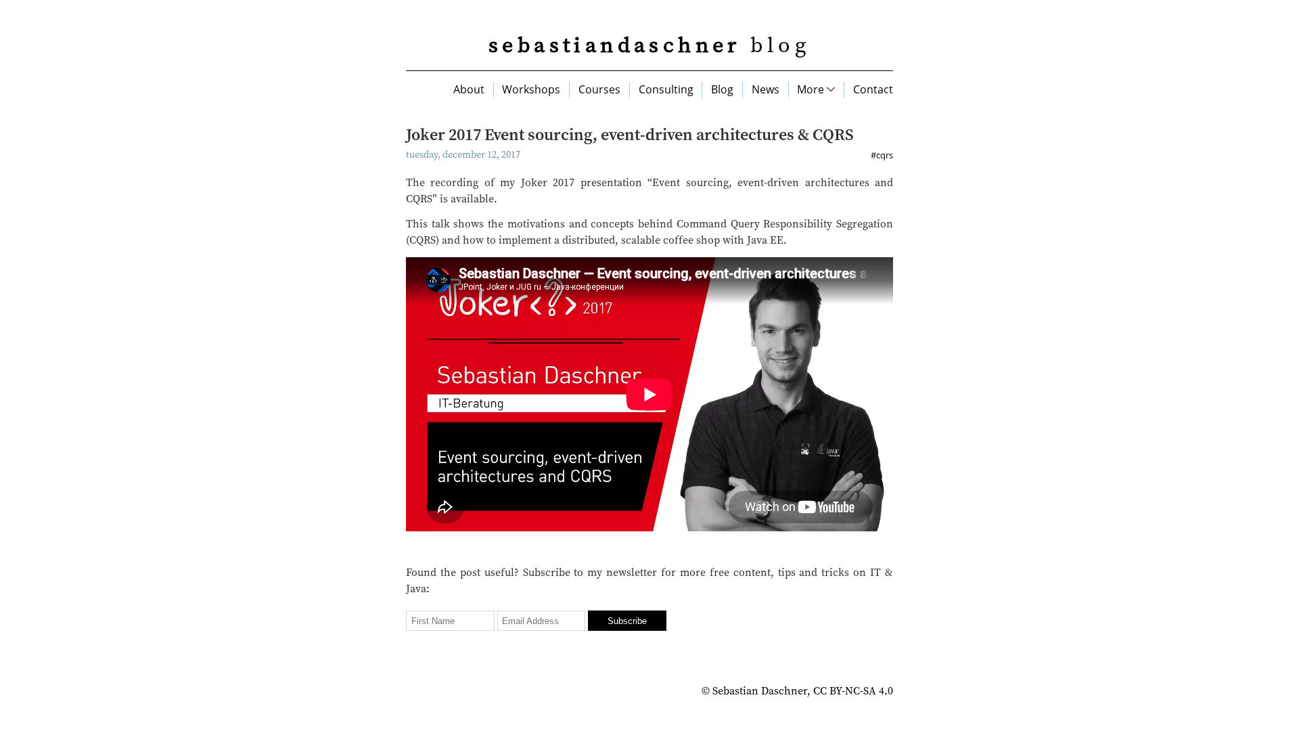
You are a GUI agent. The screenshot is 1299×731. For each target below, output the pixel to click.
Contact (873, 89)
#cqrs (882, 155)
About (468, 89)
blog (649, 46)
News (765, 89)
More (812, 89)
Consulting (666, 89)
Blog (722, 89)
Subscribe (627, 621)
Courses (599, 89)
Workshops (531, 89)
